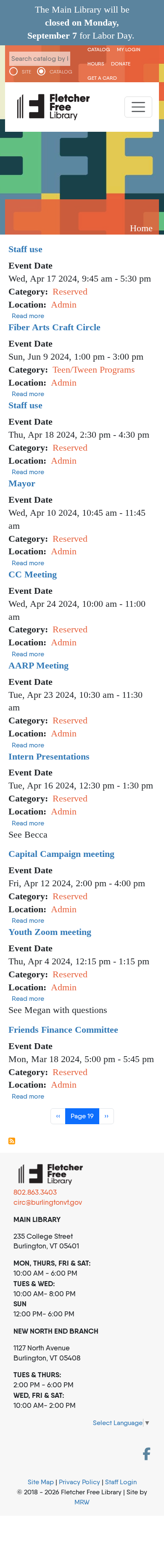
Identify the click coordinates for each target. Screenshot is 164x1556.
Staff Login (121, 1482)
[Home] (53, 107)
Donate (120, 63)
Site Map (41, 1482)
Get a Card (102, 78)
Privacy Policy (79, 1482)
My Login (128, 49)
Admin (64, 304)
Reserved (70, 291)
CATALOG (61, 72)
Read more (28, 316)
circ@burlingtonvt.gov (47, 1202)
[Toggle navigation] (138, 107)
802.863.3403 (35, 1192)
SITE (26, 72)
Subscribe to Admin (11, 1141)
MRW (82, 1502)
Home (141, 228)
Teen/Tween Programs (94, 369)
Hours (95, 63)
